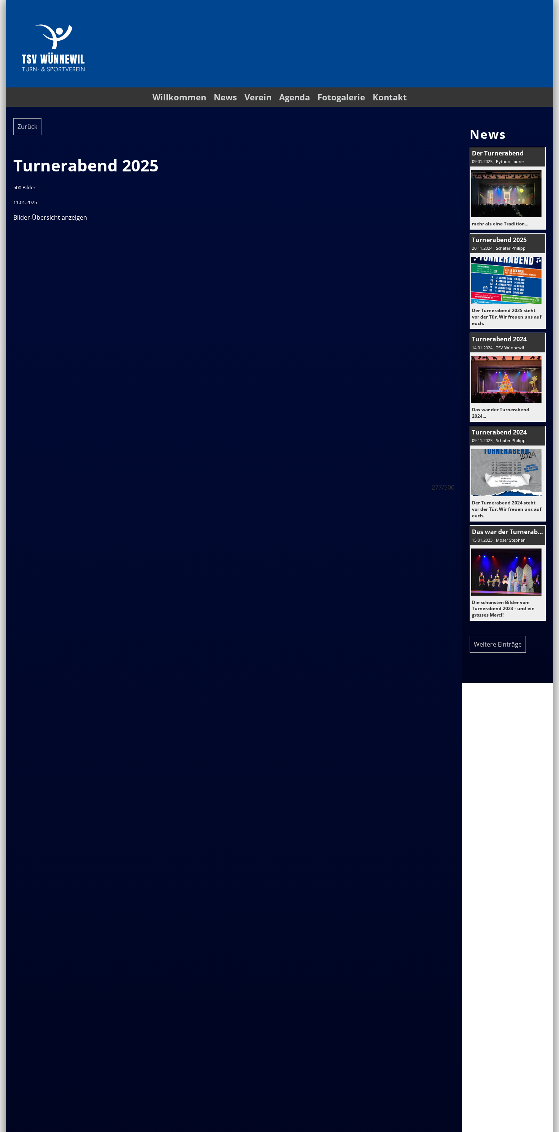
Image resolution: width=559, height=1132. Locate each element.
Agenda (294, 97)
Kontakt (390, 97)
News (225, 97)
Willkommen (179, 97)
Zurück (27, 126)
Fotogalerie (341, 97)
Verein (258, 97)
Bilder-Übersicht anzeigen (50, 217)
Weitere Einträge (498, 644)
